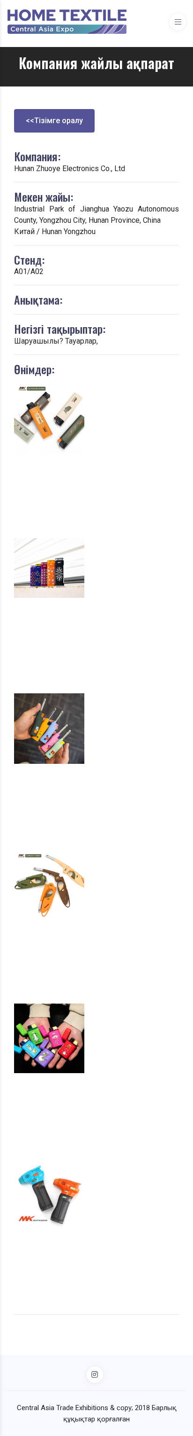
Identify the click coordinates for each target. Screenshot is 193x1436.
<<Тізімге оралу (54, 120)
